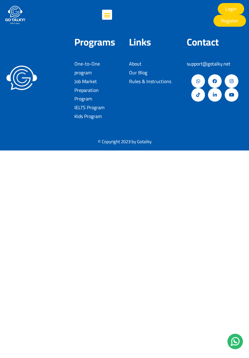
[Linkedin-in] (215, 95)
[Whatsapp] (198, 81)
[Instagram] (231, 81)
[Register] (229, 21)
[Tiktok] (198, 95)
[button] (107, 15)
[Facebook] (215, 81)
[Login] (231, 9)
